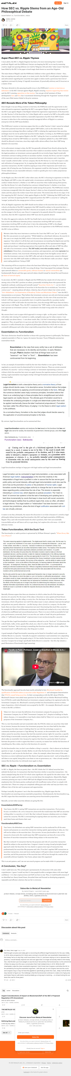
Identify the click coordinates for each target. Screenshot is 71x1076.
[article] (35, 1000)
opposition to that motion (26, 93)
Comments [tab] (6, 933)
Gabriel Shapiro (10, 19)
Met (67, 533)
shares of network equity (11, 275)
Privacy (44, 1063)
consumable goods (24, 270)
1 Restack (16, 913)
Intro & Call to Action (8, 1000)
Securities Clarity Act (46, 285)
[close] (53, 1009)
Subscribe (58, 3)
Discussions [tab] (15, 990)
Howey (63, 533)
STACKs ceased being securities (15, 695)
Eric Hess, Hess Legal (10, 950)
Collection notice (57, 1063)
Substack (26, 1072)
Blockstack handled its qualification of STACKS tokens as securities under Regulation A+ (31, 691)
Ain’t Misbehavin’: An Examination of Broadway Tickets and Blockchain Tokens (29, 292)
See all (5, 1032)
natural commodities (52, 270)
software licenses (37, 270)
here (13, 95)
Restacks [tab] (13, 933)
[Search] (68, 990)
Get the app (44, 1067)
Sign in (66, 3)
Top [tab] (4, 990)
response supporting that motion (57, 90)
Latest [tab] (8, 990)
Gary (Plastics (5, 536)
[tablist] (9, 933)
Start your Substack (30, 1067)
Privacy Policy (49, 1043)
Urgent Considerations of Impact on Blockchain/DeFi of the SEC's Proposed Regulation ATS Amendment (30, 997)
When (59, 533)
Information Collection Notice (35, 1043)
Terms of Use (44, 1041)
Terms (49, 1063)
